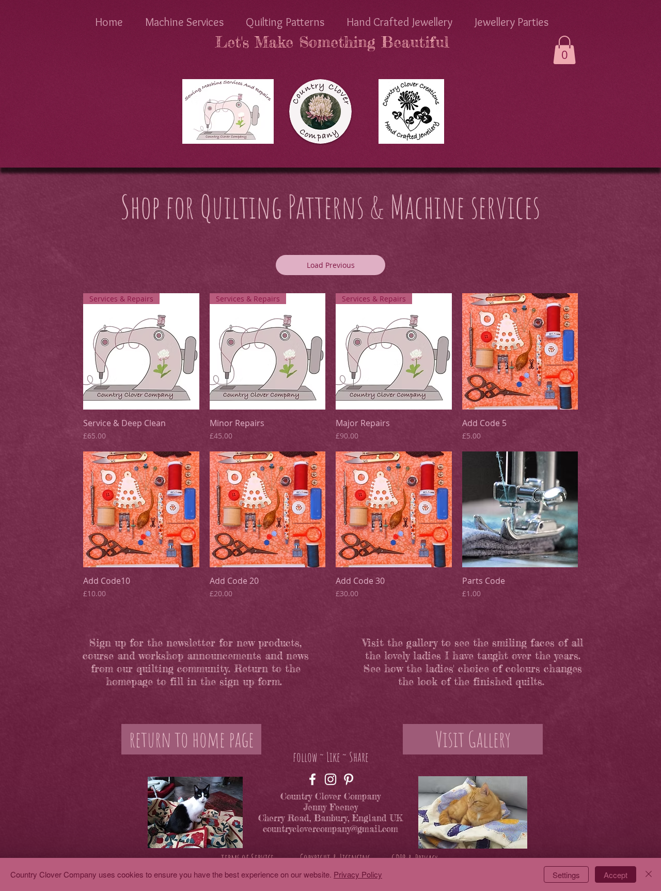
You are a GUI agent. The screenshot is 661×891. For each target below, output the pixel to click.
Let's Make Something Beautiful (332, 42)
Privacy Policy (358, 874)
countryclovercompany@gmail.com (330, 828)
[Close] (648, 874)
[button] (564, 50)
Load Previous (331, 265)
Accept (615, 874)
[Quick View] (520, 351)
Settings (566, 874)
